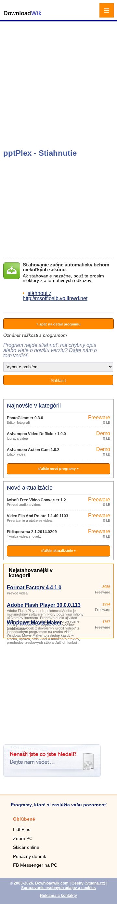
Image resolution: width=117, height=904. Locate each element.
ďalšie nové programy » (58, 468)
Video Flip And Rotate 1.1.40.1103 (37, 516)
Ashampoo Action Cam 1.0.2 (33, 449)
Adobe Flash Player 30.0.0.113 (44, 605)
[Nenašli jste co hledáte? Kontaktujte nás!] (52, 775)
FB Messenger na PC (35, 865)
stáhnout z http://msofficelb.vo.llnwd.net (55, 295)
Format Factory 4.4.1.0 (34, 587)
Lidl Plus (21, 829)
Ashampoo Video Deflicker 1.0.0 (36, 434)
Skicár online (26, 847)
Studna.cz (95, 883)
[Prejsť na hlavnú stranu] (22, 16)
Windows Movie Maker (34, 622)
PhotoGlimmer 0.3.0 (25, 418)
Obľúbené (24, 819)
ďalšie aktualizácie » (58, 551)
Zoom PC (22, 838)
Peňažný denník (29, 856)
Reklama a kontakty (58, 895)
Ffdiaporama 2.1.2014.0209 (32, 532)
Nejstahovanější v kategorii (31, 573)
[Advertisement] (58, 84)
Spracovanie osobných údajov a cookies (58, 888)
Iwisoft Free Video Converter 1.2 (36, 500)
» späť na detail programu (58, 324)
